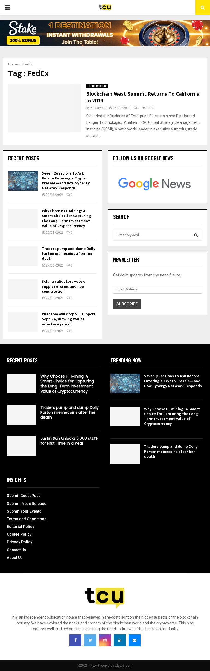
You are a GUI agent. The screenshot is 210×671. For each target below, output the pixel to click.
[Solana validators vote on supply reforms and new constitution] (23, 289)
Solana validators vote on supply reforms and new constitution (65, 286)
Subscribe (127, 304)
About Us (15, 557)
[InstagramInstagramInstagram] (105, 640)
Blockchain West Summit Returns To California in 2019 (143, 97)
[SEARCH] (196, 235)
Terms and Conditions (26, 519)
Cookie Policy (19, 534)
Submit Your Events (24, 511)
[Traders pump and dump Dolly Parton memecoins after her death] (23, 256)
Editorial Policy (20, 526)
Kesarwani (98, 108)
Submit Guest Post (23, 495)
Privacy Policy (19, 542)
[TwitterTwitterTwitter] (90, 640)
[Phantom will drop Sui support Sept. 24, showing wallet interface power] (23, 322)
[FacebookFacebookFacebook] (75, 640)
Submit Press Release (26, 503)
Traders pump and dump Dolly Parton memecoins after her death (68, 253)
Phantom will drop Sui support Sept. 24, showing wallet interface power (69, 319)
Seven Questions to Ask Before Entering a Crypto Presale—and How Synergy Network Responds (66, 181)
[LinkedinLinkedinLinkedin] (120, 640)
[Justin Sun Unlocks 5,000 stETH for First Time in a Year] (21, 446)
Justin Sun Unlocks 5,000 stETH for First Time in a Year (69, 441)
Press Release (97, 85)
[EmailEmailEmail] (135, 640)
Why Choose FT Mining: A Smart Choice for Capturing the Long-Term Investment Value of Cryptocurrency (66, 218)
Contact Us (16, 550)
